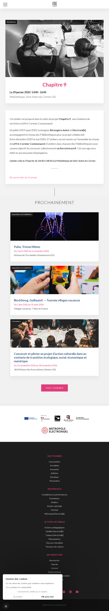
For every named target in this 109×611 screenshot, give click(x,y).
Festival (54, 510)
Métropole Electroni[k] (54, 514)
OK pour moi (47, 597)
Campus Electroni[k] (54, 535)
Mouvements (54, 539)
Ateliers (54, 502)
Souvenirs (54, 469)
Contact (54, 568)
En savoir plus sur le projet (23, 177)
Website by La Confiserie (54, 605)
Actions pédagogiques (55, 527)
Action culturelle (54, 506)
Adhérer (54, 473)
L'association (54, 461)
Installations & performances (54, 494)
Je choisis (17, 597)
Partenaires (54, 481)
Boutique (54, 477)
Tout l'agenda (54, 388)
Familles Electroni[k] (54, 531)
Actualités (54, 465)
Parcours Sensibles (54, 543)
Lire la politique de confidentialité (18, 587)
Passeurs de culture (54, 546)
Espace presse (54, 572)
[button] (6, 606)
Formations (54, 498)
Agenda (54, 564)
